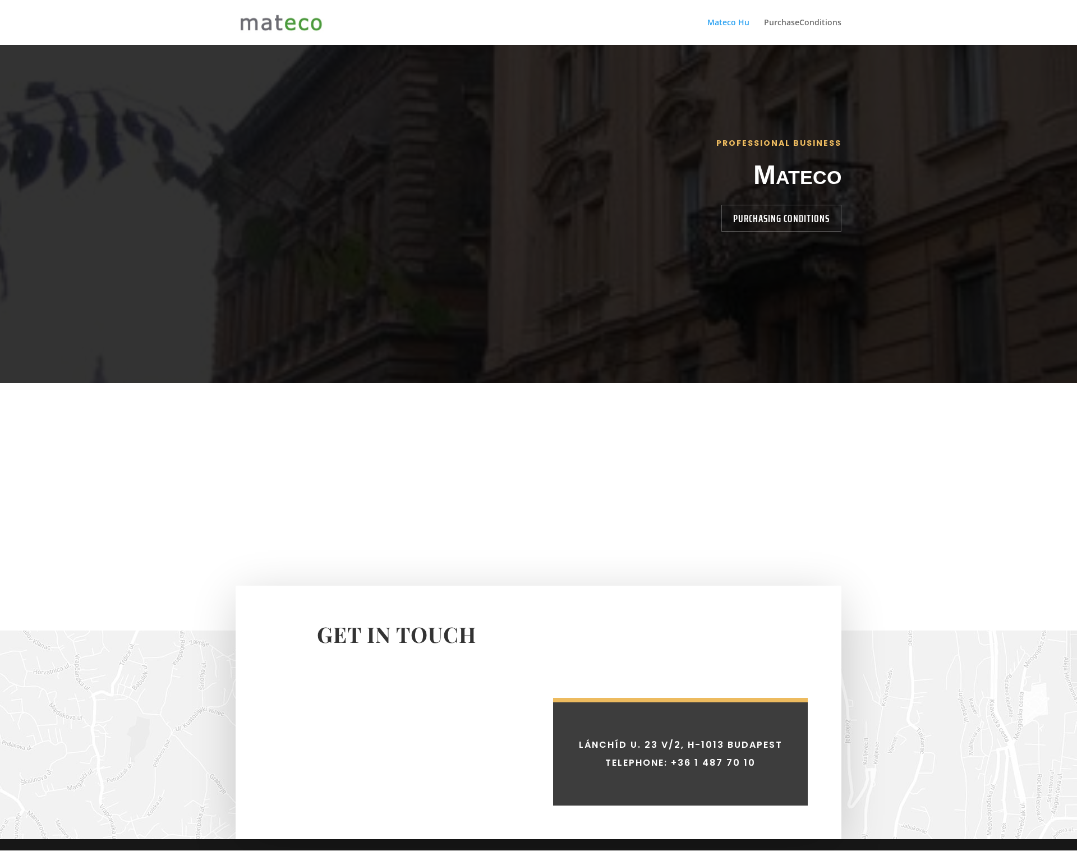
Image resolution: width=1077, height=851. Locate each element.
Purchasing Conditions (781, 218)
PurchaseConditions (802, 23)
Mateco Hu (728, 23)
